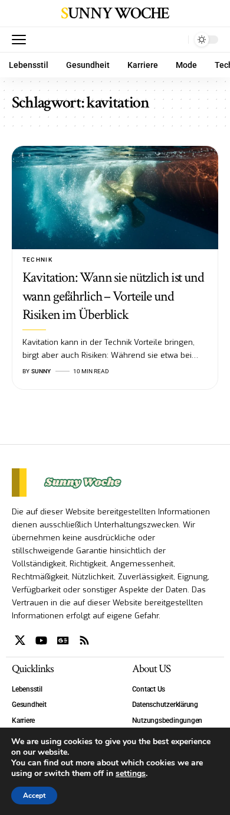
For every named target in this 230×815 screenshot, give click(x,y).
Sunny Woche (115, 13)
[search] (176, 39)
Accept (34, 795)
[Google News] (63, 640)
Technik (37, 259)
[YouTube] (41, 640)
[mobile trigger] (22, 39)
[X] (20, 640)
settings (131, 773)
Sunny (41, 371)
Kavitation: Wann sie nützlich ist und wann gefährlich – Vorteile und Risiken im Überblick (113, 295)
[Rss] (84, 640)
